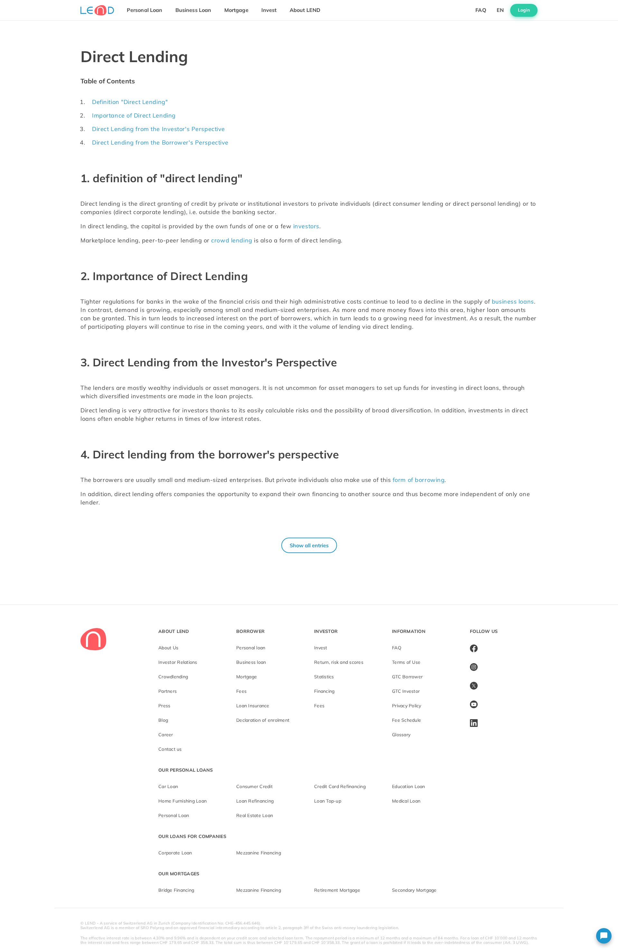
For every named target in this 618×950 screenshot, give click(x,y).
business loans (513, 301)
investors (306, 226)
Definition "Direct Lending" (130, 102)
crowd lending (231, 240)
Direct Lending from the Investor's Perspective (158, 129)
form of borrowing (419, 480)
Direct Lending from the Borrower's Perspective (160, 142)
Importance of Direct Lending (134, 115)
